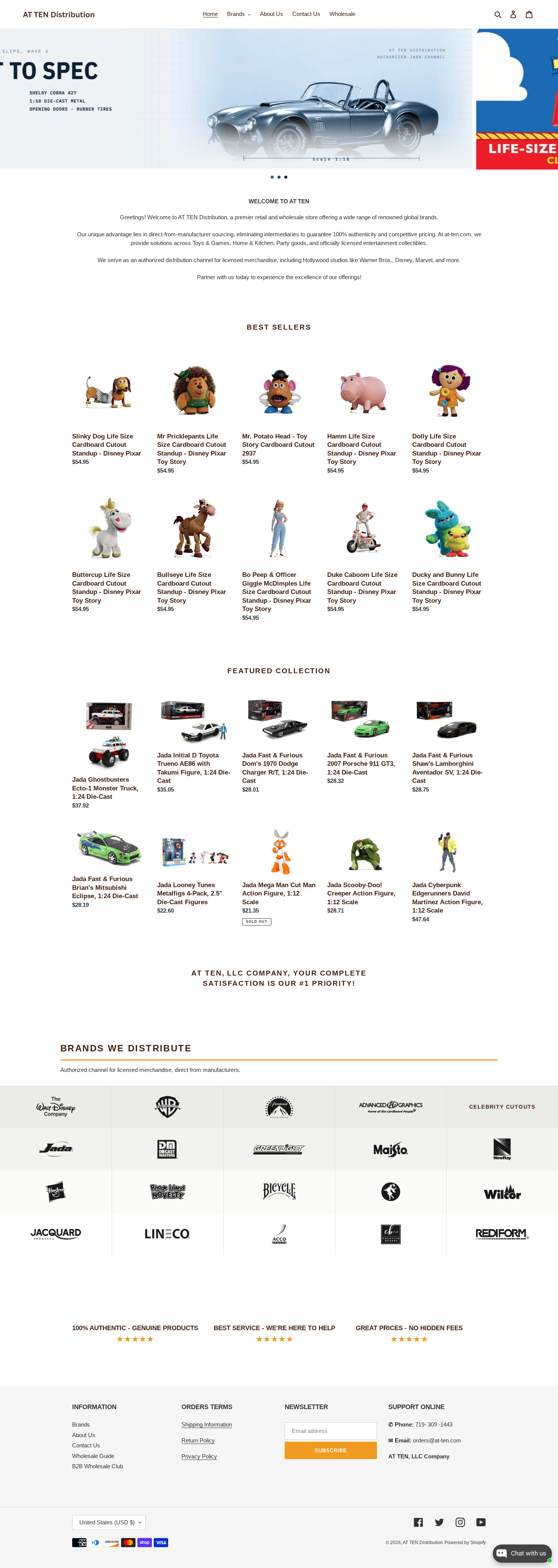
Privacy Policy (199, 1456)
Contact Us (86, 1445)
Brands (81, 1424)
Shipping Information (206, 1424)
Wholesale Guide (93, 1456)
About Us (83, 1435)
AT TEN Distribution (423, 1542)
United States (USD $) (107, 1522)
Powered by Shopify (465, 1542)
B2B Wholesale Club (97, 1466)
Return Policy (198, 1440)
